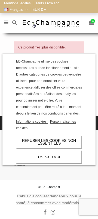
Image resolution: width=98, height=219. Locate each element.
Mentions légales (18, 3)
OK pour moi (49, 157)
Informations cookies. (32, 121)
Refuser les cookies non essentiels (49, 142)
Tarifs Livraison (47, 3)
